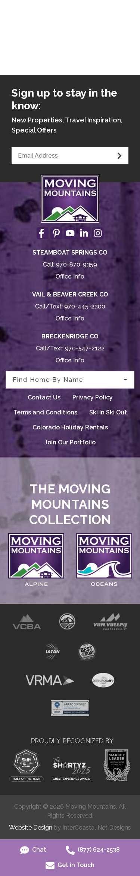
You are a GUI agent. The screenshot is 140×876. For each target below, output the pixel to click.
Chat (38, 849)
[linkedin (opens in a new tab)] (84, 233)
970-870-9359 (76, 264)
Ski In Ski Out (108, 412)
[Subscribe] (119, 155)
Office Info (70, 276)
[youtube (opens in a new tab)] (70, 233)
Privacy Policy (92, 397)
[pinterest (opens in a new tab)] (56, 233)
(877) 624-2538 (98, 849)
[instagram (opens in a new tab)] (98, 233)
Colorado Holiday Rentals (70, 427)
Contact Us (44, 397)
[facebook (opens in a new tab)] (43, 233)
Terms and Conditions (45, 412)
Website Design (30, 827)
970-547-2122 (85, 348)
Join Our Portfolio (70, 442)
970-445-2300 (84, 306)
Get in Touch (75, 865)
